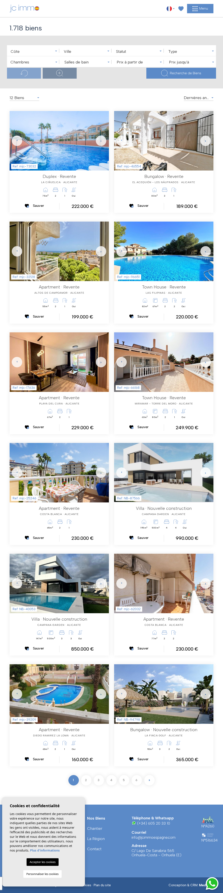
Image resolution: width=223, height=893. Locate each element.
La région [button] (96, 838)
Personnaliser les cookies (42, 874)
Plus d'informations (45, 850)
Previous (14, 141)
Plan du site (102, 885)
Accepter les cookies (43, 862)
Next (100, 141)
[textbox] (34, 51)
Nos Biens (96, 818)
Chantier (94, 828)
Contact (94, 849)
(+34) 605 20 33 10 (153, 823)
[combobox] (33, 50)
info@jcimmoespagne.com (154, 837)
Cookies (85, 885)
